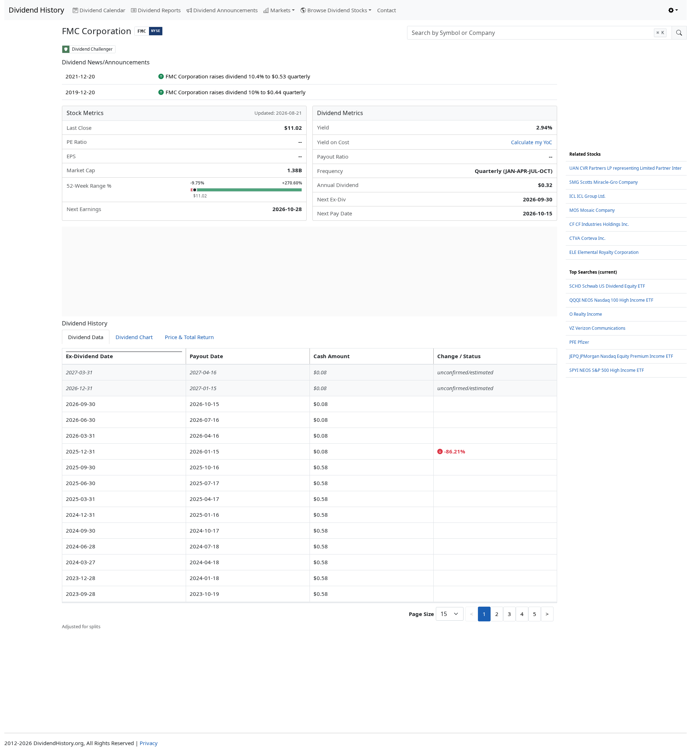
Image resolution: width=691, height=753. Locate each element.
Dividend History (36, 10)
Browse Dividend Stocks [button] (337, 10)
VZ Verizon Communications (597, 328)
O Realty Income (585, 314)
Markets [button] (280, 10)
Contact (386, 10)
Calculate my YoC (531, 142)
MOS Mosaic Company (592, 210)
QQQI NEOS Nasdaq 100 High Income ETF (611, 300)
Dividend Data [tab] (85, 337)
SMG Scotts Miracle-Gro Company (603, 182)
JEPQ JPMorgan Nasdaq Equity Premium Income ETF (621, 356)
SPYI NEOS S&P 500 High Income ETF (606, 370)
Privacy (149, 743)
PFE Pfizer (579, 342)
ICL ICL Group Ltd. (587, 196)
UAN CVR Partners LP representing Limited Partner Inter (625, 168)
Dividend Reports (159, 10)
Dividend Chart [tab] (134, 337)
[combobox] (539, 33)
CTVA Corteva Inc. (587, 238)
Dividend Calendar (102, 10)
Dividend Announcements (225, 10)
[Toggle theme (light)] (673, 10)
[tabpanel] (309, 489)
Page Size (421, 613)
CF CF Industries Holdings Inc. (599, 224)
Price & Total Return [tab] (189, 337)
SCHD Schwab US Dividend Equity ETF (607, 286)
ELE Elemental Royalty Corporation (603, 252)
